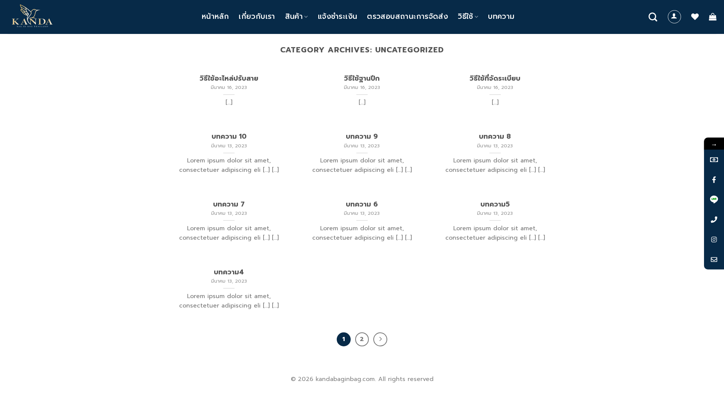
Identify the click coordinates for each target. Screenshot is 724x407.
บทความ (501, 16)
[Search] (653, 17)
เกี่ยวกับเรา (257, 16)
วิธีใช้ (465, 16)
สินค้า (294, 16)
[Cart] (712, 16)
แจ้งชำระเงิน (337, 16)
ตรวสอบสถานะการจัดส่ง (407, 16)
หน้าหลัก (215, 16)
